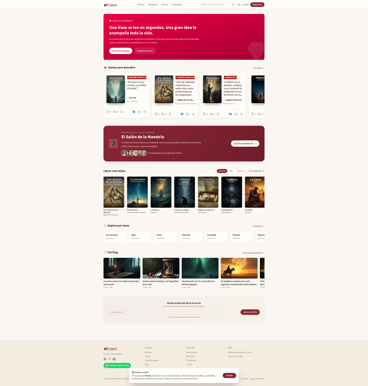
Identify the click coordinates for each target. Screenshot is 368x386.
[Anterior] (103, 95)
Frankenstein (227, 210)
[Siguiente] (264, 95)
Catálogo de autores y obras (240, 352)
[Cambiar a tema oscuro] (239, 4)
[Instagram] (109, 359)
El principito (132, 210)
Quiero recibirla (250, 312)
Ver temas (257, 226)
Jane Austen (202, 212)
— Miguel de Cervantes (185, 100)
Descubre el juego (120, 50)
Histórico (241, 171)
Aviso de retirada (235, 356)
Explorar (141, 4)
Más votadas (191, 352)
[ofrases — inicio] (111, 5)
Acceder (245, 4)
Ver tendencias (255, 171)
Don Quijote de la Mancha (187, 103)
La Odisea (155, 210)
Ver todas (258, 68)
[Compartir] (144, 112)
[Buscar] (234, 4)
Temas (148, 356)
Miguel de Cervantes (110, 215)
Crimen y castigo (181, 210)
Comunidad (176, 4)
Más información (191, 378)
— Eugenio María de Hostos (233, 100)
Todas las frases (151, 360)
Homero (154, 212)
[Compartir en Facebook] (134, 112)
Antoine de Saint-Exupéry (136, 212)
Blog (147, 364)
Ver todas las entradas (252, 252)
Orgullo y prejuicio (206, 210)
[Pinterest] (114, 359)
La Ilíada (248, 210)
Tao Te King (134, 101)
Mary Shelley (226, 212)
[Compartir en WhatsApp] (139, 112)
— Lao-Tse (131, 97)
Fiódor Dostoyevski (181, 212)
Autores (164, 4)
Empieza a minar (145, 50)
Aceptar (229, 375)
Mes (231, 171)
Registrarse (257, 4)
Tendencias (153, 4)
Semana (222, 171)
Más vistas (190, 356)
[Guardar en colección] (121, 111)
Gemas (189, 364)
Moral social (230, 103)
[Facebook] (104, 359)
